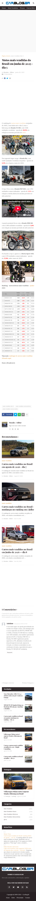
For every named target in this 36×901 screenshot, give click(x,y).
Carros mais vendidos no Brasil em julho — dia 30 (13, 757)
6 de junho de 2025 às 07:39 (20, 623)
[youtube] (18, 429)
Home (4, 8)
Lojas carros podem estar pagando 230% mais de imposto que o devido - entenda (17, 849)
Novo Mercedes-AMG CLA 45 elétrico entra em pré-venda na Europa (13, 695)
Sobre (13, 898)
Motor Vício (7, 834)
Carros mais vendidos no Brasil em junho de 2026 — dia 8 (17, 551)
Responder (9, 652)
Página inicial (6, 56)
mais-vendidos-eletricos (18, 814)
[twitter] (15, 429)
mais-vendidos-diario (18, 811)
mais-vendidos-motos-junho (10, 409)
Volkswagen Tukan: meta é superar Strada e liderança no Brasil (13, 736)
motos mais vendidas (18, 123)
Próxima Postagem (27, 683)
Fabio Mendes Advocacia (11, 847)
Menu (2, 3)
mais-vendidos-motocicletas (23, 406)
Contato (27, 898)
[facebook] (13, 429)
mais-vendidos (7, 461)
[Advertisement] (18, 31)
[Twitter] (7, 78)
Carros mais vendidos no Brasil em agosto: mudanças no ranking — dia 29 (13, 718)
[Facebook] (4, 78)
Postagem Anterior (8, 683)
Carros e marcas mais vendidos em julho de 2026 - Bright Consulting (13, 747)
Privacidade (20, 898)
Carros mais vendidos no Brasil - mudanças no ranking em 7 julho (18, 508)
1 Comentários (8, 74)
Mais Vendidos (13, 8)
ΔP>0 (18, 819)
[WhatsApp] (19, 414)
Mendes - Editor (15, 422)
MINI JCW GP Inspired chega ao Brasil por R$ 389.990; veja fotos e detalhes (13, 707)
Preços (22, 8)
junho (32, 285)
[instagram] (10, 429)
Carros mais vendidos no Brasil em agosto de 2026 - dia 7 (17, 465)
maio (24, 132)
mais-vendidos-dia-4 (17, 56)
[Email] (10, 78)
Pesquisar (33, 3)
